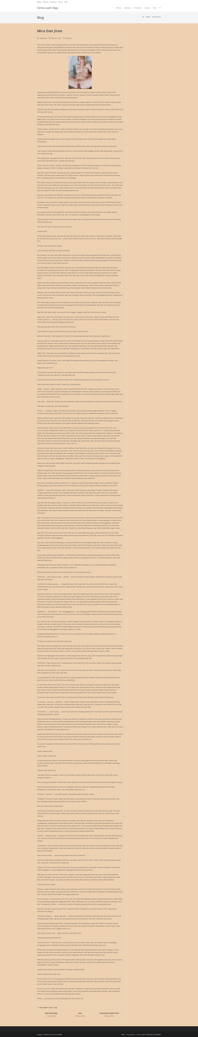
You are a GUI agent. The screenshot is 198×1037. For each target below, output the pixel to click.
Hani (80, 1013)
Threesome (53, 2)
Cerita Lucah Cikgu (47, 7)
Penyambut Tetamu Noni (109, 1013)
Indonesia (45, 2)
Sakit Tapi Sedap (51, 1013)
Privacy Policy (131, 1034)
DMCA (123, 1034)
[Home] (143, 17)
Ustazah (60, 2)
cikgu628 (43, 38)
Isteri (65, 2)
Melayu (39, 2)
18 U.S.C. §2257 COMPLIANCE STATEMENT (148, 1034)
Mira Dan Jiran (156, 17)
